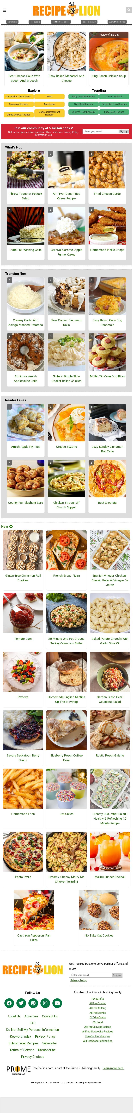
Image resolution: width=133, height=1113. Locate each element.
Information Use (43, 135)
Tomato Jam (23, 639)
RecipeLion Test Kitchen (18, 96)
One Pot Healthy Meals (84, 112)
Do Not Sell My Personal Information (32, 1030)
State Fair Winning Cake (26, 250)
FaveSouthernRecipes (97, 1036)
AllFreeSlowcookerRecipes (97, 1031)
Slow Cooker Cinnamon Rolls (66, 322)
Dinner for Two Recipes (114, 104)
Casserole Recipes (18, 104)
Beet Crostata (107, 502)
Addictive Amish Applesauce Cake (25, 378)
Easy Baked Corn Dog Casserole (107, 322)
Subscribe (49, 1043)
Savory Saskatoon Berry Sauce (23, 758)
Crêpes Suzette (66, 447)
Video (49, 96)
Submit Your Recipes (23, 1043)
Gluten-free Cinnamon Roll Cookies (23, 578)
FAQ (33, 1023)
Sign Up (123, 131)
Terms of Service (22, 1050)
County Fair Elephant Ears (25, 502)
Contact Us (50, 1016)
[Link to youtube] (57, 1003)
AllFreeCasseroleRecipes (97, 1040)
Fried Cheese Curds (107, 194)
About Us (13, 1016)
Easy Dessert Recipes (83, 96)
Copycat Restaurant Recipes (49, 113)
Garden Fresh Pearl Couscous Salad (110, 699)
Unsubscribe (47, 1050)
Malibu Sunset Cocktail (110, 877)
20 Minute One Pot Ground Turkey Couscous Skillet (66, 641)
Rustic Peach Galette (110, 755)
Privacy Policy (71, 132)
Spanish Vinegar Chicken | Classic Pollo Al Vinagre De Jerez (110, 580)
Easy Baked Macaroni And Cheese (66, 78)
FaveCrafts (97, 998)
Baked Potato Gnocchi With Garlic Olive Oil (109, 641)
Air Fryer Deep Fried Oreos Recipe (66, 196)
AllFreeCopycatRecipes (97, 1026)
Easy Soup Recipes (114, 112)
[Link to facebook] (9, 1003)
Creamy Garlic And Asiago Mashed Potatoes (25, 322)
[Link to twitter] (21, 1003)
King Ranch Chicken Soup (109, 76)
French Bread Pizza (66, 575)
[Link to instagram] (45, 1003)
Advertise (31, 1016)
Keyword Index (20, 1036)
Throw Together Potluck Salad (25, 196)
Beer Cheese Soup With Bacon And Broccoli (24, 78)
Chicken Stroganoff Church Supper (66, 505)
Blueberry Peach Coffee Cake (66, 758)
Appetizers (49, 104)
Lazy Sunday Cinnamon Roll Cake (107, 449)
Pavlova (23, 697)
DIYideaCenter (98, 1017)
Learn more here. (113, 1068)
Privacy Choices (32, 1057)
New (4, 527)
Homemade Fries (23, 814)
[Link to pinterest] (33, 1003)
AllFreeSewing (98, 1012)
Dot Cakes (66, 814)
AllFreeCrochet (97, 1003)
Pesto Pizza (23, 877)
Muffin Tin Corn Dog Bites (107, 376)
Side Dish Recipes (83, 104)
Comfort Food (114, 96)
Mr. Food (98, 1022)
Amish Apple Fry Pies (25, 447)
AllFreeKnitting (97, 1008)
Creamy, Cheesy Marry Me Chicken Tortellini (66, 879)
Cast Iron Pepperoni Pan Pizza (33, 938)
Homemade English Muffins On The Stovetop (66, 699)
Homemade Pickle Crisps (107, 250)
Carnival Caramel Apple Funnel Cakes (66, 252)
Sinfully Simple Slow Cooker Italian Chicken (66, 378)
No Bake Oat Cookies (99, 935)
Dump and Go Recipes (18, 114)
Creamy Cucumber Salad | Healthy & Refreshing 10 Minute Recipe (109, 818)
